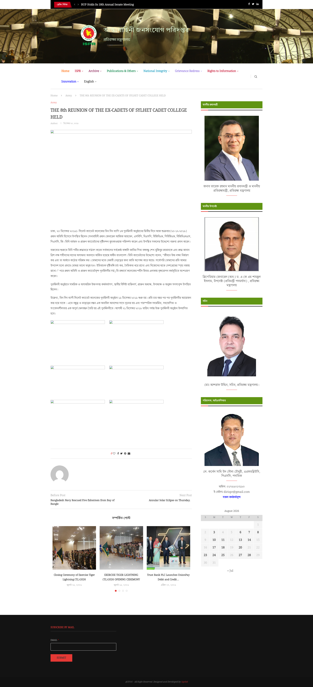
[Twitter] (253, 5)
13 (240, 540)
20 (240, 547)
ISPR (78, 71)
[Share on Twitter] (121, 454)
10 (214, 540)
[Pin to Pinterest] (125, 454)
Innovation (68, 81)
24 (214, 555)
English (89, 81)
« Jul (230, 571)
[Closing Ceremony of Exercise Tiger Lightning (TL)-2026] (74, 548)
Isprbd (184, 682)
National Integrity (155, 71)
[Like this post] (114, 454)
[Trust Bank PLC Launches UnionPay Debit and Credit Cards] (168, 548)
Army (68, 96)
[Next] (78, 5)
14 (249, 540)
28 (249, 555)
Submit (61, 658)
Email (55, 640)
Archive (94, 71)
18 (223, 547)
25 (223, 555)
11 (223, 540)
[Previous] (74, 5)
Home (65, 71)
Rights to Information (221, 71)
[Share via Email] (129, 454)
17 (214, 547)
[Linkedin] (257, 5)
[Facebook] (249, 5)
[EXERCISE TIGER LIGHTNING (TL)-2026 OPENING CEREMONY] (121, 548)
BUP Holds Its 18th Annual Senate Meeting (107, 5)
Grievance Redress (187, 71)
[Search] (255, 76)
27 (240, 555)
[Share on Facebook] (118, 454)
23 (205, 555)
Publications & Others (121, 71)
